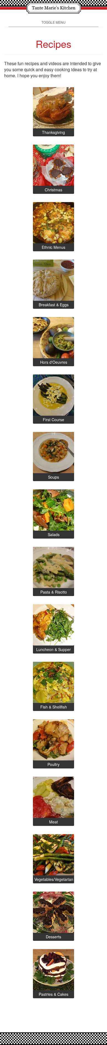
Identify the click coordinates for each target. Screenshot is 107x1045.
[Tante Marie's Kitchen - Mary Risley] (53, 7)
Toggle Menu (53, 22)
